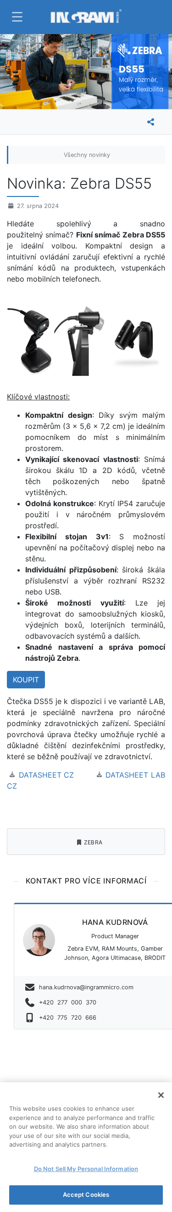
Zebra (93, 842)
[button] (16, 16)
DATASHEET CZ (46, 774)
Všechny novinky (87, 154)
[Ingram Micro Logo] (86, 17)
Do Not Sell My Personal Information (86, 1168)
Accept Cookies (86, 1194)
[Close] (161, 1095)
